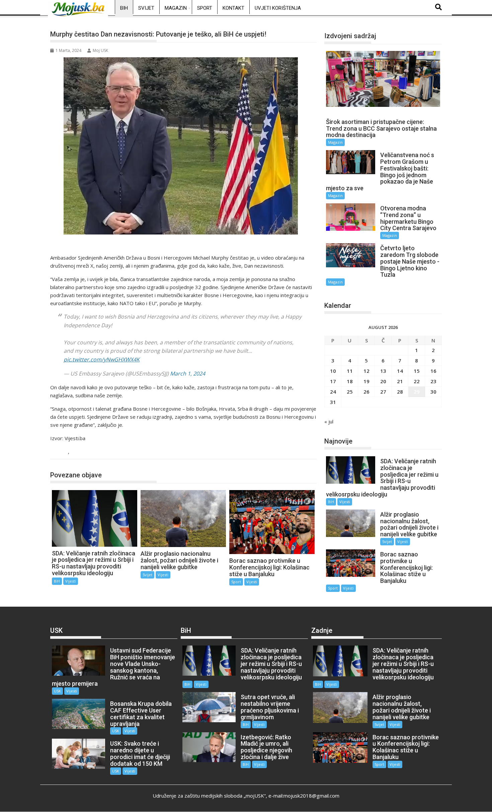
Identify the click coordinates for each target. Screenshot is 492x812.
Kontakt (233, 8)
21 (400, 381)
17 (333, 381)
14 (400, 370)
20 (383, 381)
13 (383, 370)
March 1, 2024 (187, 373)
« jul (328, 421)
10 (333, 370)
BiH (124, 8)
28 (400, 391)
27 (383, 391)
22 (417, 381)
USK (57, 690)
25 (350, 391)
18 (350, 381)
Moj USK (100, 50)
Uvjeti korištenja (278, 8)
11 (350, 370)
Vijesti (78, 452)
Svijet (146, 8)
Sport (204, 8)
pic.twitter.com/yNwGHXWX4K (102, 359)
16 (433, 370)
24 (333, 391)
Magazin (176, 8)
